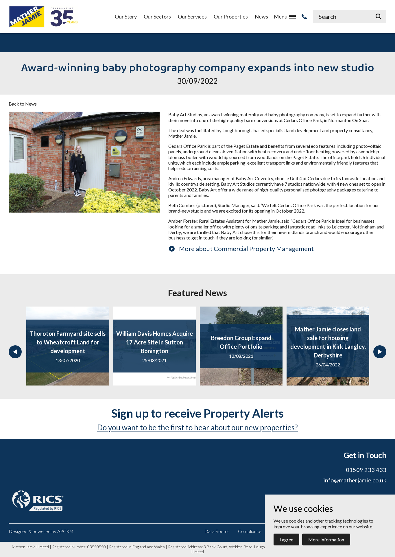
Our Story (126, 17)
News (261, 17)
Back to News (23, 103)
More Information (326, 539)
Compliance (249, 531)
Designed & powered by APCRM (41, 531)
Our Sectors (157, 17)
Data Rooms (216, 531)
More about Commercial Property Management (246, 248)
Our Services (192, 17)
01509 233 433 (366, 469)
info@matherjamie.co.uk (354, 480)
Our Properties (231, 17)
